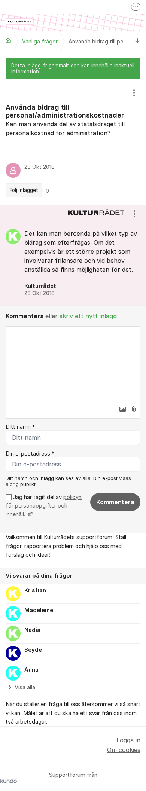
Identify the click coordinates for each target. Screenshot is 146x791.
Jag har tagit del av (44, 506)
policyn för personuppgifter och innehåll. (44, 506)
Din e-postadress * (30, 453)
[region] (73, 142)
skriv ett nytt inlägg (88, 316)
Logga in (128, 740)
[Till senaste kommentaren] (137, 41)
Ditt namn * (20, 426)
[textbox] (73, 364)
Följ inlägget (24, 190)
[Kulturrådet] (8, 40)
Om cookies (123, 750)
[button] (122, 409)
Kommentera (115, 502)
